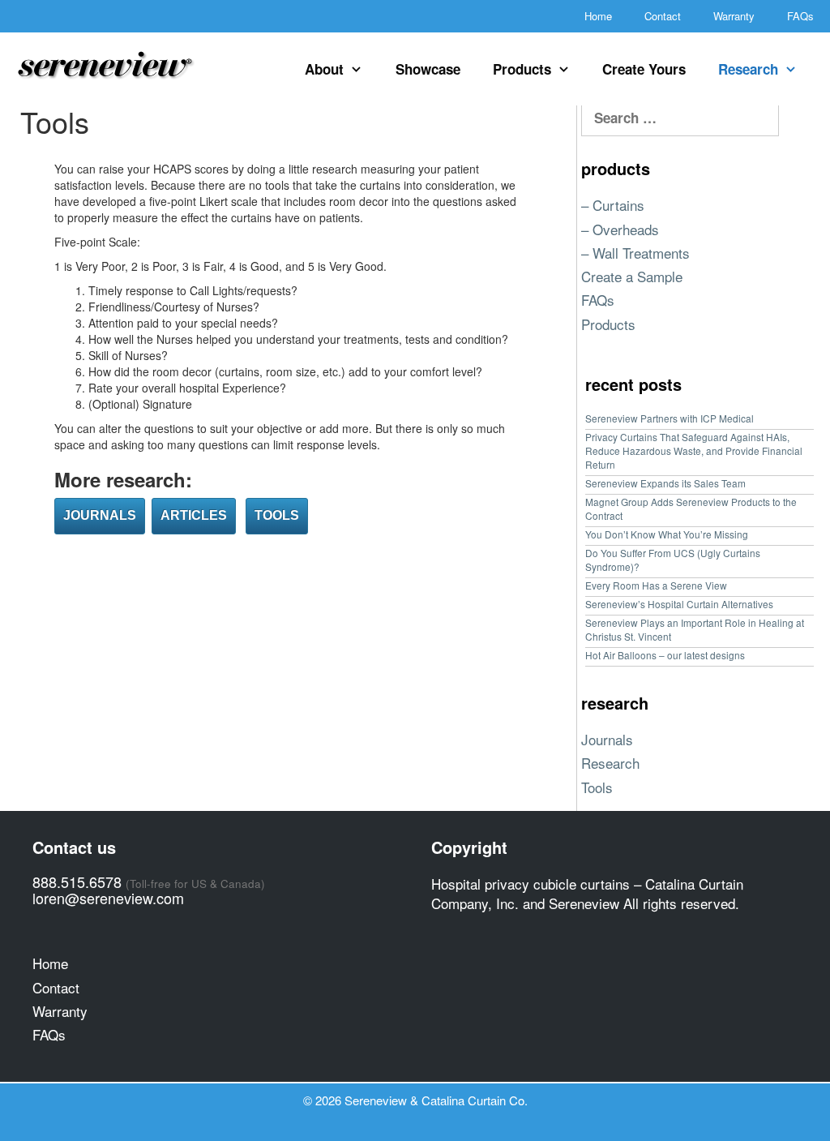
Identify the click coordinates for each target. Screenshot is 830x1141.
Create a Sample (631, 276)
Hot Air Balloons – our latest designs (665, 655)
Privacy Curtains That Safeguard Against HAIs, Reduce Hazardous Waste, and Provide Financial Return (693, 450)
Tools (597, 787)
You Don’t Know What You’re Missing (666, 534)
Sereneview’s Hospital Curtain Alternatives (679, 604)
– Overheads (620, 229)
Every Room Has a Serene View (656, 585)
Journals (607, 739)
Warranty (734, 16)
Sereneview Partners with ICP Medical (669, 418)
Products (522, 69)
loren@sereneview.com (108, 897)
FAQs (800, 16)
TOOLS (277, 515)
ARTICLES (193, 515)
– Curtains (612, 205)
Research (748, 69)
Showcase (428, 69)
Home (598, 16)
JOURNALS (99, 515)
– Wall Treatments (635, 252)
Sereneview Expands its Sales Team (665, 483)
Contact (662, 16)
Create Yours (644, 69)
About (324, 69)
